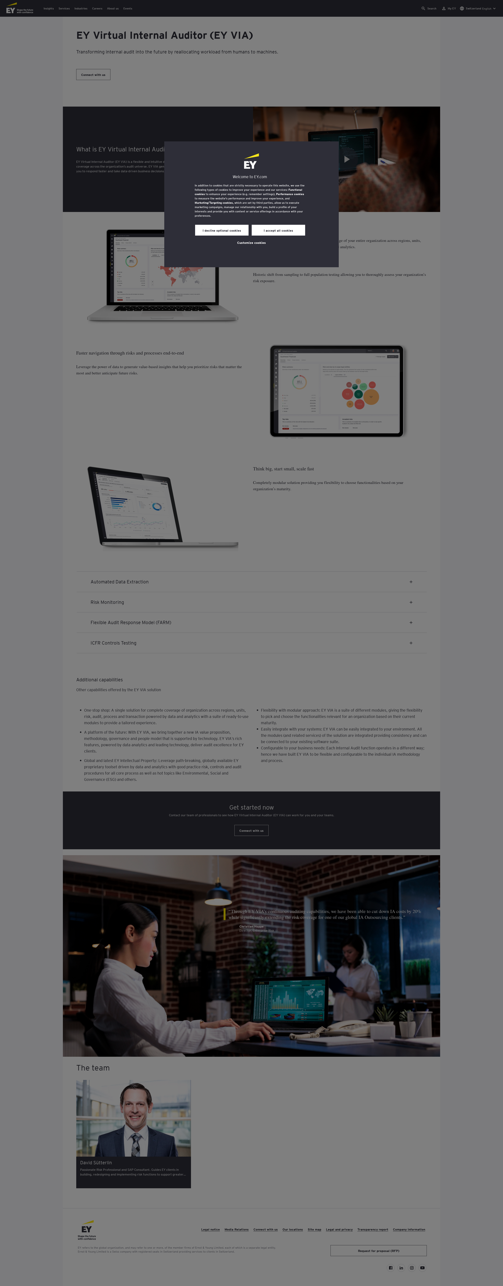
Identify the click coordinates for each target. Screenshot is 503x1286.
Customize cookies (251, 242)
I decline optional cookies (222, 230)
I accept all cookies (278, 230)
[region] (251, 204)
